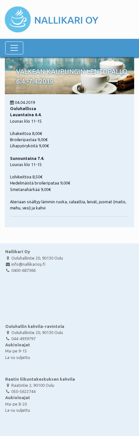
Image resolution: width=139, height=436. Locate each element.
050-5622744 (23, 391)
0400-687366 (23, 270)
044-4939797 (23, 338)
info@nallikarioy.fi (28, 264)
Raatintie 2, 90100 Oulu (32, 385)
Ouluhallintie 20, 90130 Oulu (37, 258)
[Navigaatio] (14, 47)
